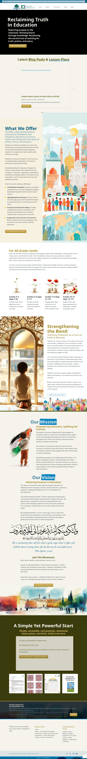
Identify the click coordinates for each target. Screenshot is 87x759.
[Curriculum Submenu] (61, 7)
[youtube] (76, 749)
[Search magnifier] (84, 1)
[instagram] (73, 749)
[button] (14, 86)
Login (72, 7)
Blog (65, 7)
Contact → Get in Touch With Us (44, 733)
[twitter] (70, 749)
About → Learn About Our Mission (45, 727)
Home (40, 7)
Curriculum (57, 7)
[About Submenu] (50, 7)
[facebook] (67, 749)
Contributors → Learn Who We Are (45, 731)
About (47, 7)
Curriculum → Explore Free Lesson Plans (46, 729)
